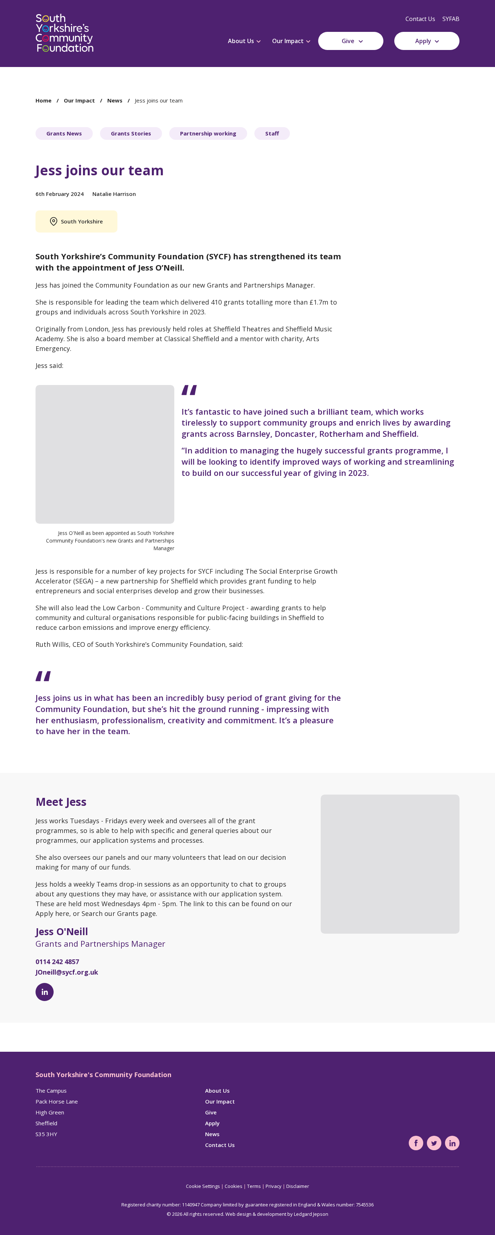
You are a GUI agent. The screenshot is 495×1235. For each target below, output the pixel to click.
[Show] (258, 42)
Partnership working (208, 133)
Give (348, 41)
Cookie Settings (203, 1186)
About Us (241, 41)
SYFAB (450, 19)
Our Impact (288, 41)
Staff (272, 133)
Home (43, 100)
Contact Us (420, 19)
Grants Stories (131, 133)
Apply (423, 41)
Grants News (64, 133)
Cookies (233, 1186)
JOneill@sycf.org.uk (67, 972)
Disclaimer (297, 1186)
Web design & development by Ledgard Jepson (276, 1214)
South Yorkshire (82, 221)
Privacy (274, 1186)
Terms (254, 1186)
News (114, 100)
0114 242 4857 (57, 961)
